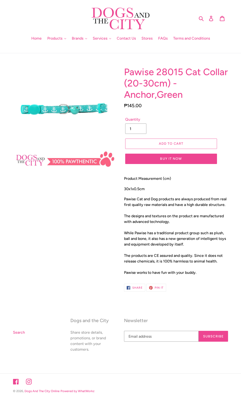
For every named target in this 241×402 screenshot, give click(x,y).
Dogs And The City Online (42, 391)
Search (19, 332)
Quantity (132, 119)
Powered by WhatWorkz (77, 391)
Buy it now (171, 159)
